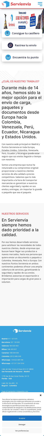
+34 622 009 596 (12, 360)
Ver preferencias (22, 431)
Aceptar (22, 418)
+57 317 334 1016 (13, 363)
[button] (40, 395)
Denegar (22, 424)
